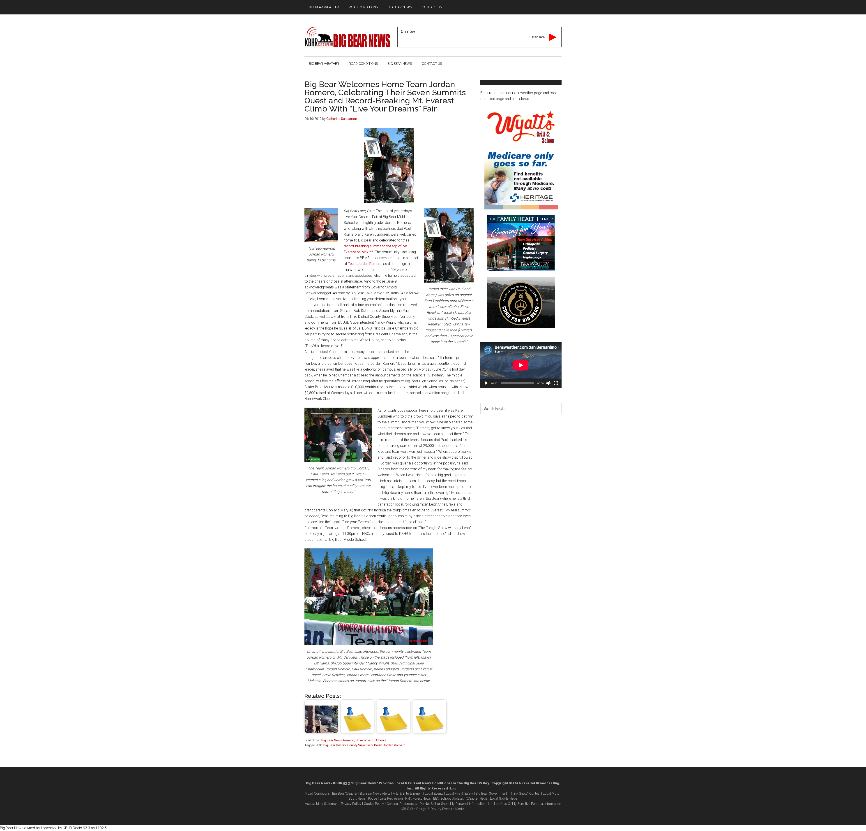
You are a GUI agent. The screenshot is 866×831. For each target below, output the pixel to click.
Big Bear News (331, 740)
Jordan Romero (394, 745)
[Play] (486, 383)
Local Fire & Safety (459, 793)
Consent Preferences (402, 803)
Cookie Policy (374, 803)
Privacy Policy (351, 803)
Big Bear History (334, 745)
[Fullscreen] (555, 383)
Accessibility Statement (322, 803)
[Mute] (548, 383)
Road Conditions (317, 793)
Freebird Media (453, 809)
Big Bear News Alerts (375, 793)
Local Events (434, 793)
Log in (454, 788)
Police (372, 798)
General (348, 740)
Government (364, 740)
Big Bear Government (491, 793)
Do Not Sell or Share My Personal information (452, 803)
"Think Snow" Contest (524, 793)
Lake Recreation (391, 798)
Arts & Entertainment (407, 793)
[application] (521, 365)
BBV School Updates (448, 798)
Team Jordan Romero (365, 264)
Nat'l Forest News (418, 798)
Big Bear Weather (344, 793)
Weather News (477, 798)
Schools (380, 740)
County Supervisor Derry (364, 745)
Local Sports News (504, 798)
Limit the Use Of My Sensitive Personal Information (524, 803)
